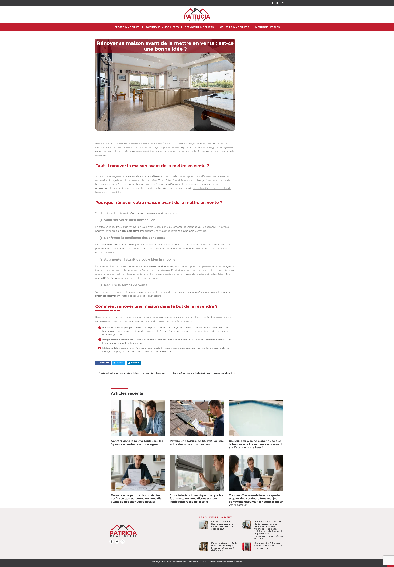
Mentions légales (267, 27)
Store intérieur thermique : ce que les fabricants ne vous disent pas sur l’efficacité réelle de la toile (196, 498)
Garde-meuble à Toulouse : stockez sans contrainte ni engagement (268, 545)
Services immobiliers (199, 27)
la (123, 348)
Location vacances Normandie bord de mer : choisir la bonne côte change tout (224, 525)
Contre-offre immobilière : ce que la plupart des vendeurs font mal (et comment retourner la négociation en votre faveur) (256, 500)
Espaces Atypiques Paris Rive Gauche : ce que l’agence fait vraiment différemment (224, 547)
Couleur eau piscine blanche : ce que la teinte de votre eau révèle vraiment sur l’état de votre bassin (256, 444)
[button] (103, 363)
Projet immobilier (126, 27)
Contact (212, 562)
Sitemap (238, 562)
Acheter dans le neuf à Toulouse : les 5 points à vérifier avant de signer (137, 442)
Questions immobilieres (162, 27)
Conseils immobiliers (234, 27)
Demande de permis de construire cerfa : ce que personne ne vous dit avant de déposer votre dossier (136, 498)
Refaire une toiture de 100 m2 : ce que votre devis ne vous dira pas (197, 442)
